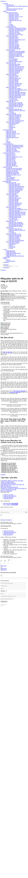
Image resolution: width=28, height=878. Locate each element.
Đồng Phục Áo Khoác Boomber (16, 120)
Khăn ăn (11, 126)
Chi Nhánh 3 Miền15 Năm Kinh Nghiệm (7, 482)
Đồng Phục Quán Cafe (14, 86)
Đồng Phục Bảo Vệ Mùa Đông (16, 104)
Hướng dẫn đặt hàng (11, 252)
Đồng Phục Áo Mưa (14, 123)
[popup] (4, 568)
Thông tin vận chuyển (8, 494)
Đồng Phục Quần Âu (14, 15)
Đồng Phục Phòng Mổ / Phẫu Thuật (17, 92)
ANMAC (3, 482)
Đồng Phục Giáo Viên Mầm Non (16, 66)
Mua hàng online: (10, 503)
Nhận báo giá (4, 569)
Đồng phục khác (7, 181)
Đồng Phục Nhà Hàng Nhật (15, 83)
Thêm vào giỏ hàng (5, 302)
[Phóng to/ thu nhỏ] (5, 604)
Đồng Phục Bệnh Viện (11, 87)
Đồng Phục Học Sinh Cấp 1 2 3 (16, 68)
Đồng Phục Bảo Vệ (13, 42)
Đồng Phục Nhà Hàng (14, 46)
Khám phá (13, 483)
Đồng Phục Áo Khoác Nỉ (15, 116)
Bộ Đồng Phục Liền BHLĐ (15, 53)
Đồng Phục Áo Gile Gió (14, 119)
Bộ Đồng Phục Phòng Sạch (15, 55)
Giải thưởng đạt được (11, 10)
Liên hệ (5, 258)
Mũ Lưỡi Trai (12, 124)
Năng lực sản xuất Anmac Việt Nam (14, 8)
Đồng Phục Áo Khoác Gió (15, 115)
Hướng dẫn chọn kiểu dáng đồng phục (15, 256)
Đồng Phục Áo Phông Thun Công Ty (17, 28)
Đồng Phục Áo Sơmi (14, 14)
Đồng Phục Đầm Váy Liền (15, 20)
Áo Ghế (11, 128)
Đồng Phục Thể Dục (14, 73)
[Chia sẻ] (2, 604)
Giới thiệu (5, 3)
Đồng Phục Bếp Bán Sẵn (15, 48)
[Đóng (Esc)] (1, 604)
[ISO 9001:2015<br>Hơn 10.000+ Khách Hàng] (11, 484)
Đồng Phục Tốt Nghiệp (14, 71)
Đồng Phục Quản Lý (14, 37)
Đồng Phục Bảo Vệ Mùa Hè (15, 102)
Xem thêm (3, 474)
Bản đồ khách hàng (10, 261)
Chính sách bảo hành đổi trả (9, 496)
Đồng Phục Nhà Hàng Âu (15, 84)
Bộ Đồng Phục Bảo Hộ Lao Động (17, 51)
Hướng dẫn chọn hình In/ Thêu (13, 253)
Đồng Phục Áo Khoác (14, 118)
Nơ (10, 23)
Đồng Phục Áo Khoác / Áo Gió (16, 56)
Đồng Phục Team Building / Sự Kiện (17, 29)
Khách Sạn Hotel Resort (11, 35)
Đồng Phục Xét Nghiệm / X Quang (17, 93)
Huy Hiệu (11, 25)
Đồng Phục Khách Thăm (15, 97)
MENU (5, 11)
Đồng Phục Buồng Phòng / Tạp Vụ (17, 39)
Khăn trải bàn (12, 127)
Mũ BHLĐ (11, 57)
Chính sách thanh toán (8, 497)
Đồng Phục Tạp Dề (13, 82)
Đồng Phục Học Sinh (11, 62)
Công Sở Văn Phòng (8, 129)
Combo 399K (6, 257)
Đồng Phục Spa (9, 107)
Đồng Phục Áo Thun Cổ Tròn (16, 34)
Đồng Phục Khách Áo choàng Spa (17, 110)
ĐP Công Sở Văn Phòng (12, 12)
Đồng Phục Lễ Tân (13, 38)
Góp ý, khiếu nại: (10, 504)
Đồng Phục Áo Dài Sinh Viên (16, 69)
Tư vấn (5, 249)
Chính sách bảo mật (7, 498)
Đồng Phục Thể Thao (14, 32)
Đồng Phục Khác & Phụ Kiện (13, 122)
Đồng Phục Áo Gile (13, 19)
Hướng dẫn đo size (10, 250)
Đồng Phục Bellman (13, 41)
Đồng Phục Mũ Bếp (13, 80)
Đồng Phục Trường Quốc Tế (15, 70)
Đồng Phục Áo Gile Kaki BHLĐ (16, 52)
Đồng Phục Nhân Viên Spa (15, 109)
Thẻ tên (11, 24)
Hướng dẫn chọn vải (11, 254)
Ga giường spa (12, 113)
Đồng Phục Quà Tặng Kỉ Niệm (16, 30)
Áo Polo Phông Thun (11, 26)
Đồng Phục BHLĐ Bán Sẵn (15, 61)
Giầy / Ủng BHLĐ (13, 59)
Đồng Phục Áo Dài (13, 43)
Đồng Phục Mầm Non (14, 65)
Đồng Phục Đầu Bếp (14, 47)
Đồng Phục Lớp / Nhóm (14, 33)
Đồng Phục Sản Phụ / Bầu (15, 96)
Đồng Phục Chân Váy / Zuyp (16, 16)
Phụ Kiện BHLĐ (13, 60)
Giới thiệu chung (10, 5)
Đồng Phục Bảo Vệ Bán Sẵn (15, 106)
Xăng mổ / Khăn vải (13, 100)
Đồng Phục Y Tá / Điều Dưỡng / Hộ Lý (18, 89)
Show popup (3, 565)
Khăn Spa (11, 111)
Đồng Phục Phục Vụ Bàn (15, 78)
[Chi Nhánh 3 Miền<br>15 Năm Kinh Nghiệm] (12, 480)
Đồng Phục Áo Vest (13, 17)
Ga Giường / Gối (13, 98)
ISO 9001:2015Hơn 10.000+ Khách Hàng (7, 486)
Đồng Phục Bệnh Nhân (14, 91)
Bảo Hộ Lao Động (10, 50)
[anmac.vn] (3, 1)
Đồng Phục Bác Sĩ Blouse (15, 88)
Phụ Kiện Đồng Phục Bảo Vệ (16, 105)
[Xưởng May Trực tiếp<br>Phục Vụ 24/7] (13, 488)
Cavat (10, 21)
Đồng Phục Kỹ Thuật (14, 44)
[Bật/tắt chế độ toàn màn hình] (4, 604)
